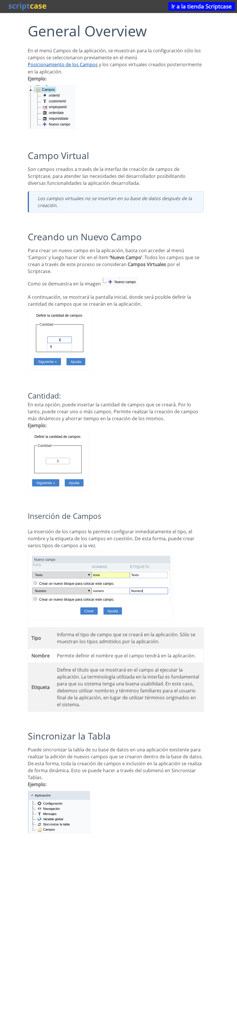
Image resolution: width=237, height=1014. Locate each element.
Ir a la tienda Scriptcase (201, 6)
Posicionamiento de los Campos (63, 64)
